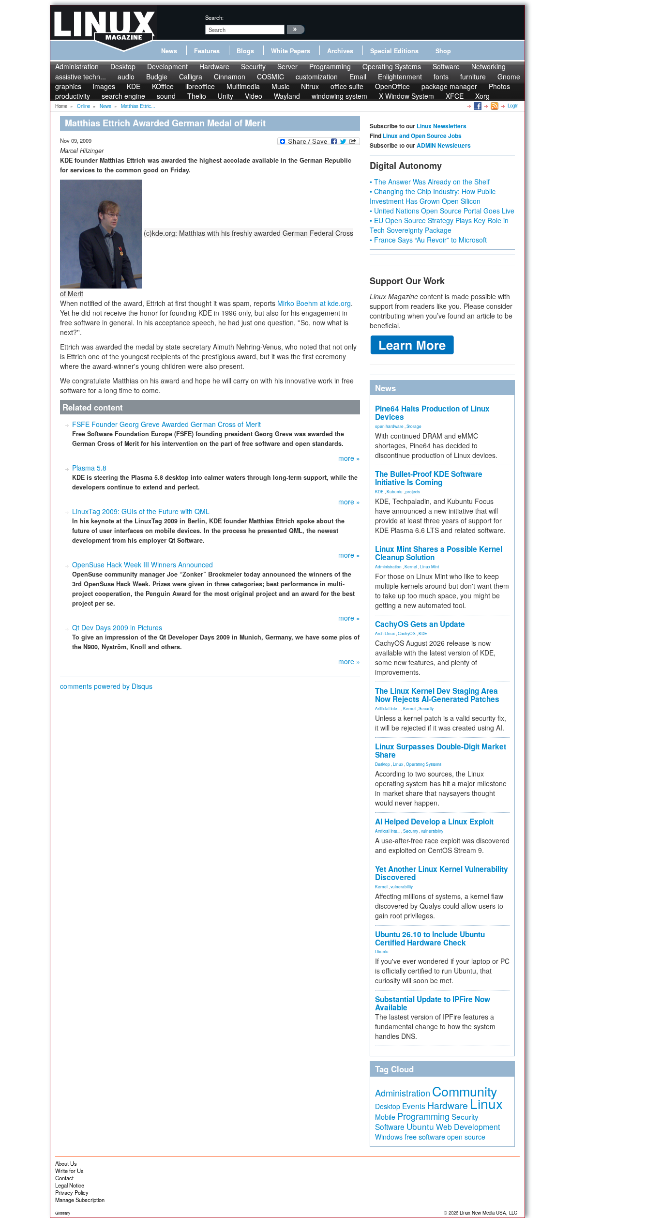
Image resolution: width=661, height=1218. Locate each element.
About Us (66, 1163)
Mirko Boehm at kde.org (314, 303)
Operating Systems (391, 66)
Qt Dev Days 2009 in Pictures (117, 627)
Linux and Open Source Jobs (422, 135)
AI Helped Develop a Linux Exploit (434, 821)
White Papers (290, 50)
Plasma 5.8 (89, 467)
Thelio (196, 96)
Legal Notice (69, 1185)
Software (446, 66)
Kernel (411, 566)
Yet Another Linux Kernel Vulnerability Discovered (441, 873)
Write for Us (69, 1170)
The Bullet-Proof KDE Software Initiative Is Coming (428, 478)
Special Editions (394, 50)
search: (214, 17)
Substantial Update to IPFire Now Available (432, 1003)
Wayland (287, 96)
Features (207, 50)
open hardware (389, 426)
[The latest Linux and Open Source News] (493, 105)
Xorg (482, 96)
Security (253, 66)
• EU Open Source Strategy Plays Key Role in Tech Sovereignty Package (439, 225)
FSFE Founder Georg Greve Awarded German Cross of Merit (166, 424)
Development (167, 66)
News (169, 50)
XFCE (455, 96)
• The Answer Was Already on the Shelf (430, 181)
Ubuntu (382, 951)
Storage (413, 426)
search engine (123, 96)
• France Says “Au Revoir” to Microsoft (428, 239)
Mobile (385, 1117)
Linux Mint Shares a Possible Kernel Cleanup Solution (438, 553)
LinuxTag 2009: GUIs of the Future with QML (141, 511)
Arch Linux (385, 633)
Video (253, 96)
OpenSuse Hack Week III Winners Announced (142, 564)
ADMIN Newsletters (444, 145)
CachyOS (407, 633)
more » (349, 458)
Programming (330, 66)
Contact (64, 1178)
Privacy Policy (72, 1192)
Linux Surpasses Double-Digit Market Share (440, 750)
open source (466, 1137)
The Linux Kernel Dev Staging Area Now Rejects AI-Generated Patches (437, 694)
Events (413, 1105)
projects (413, 491)
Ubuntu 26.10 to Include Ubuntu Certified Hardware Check (430, 938)
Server (287, 66)
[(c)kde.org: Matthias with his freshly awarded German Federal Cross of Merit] (102, 233)
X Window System (406, 96)
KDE (379, 491)
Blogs (245, 50)
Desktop (122, 66)
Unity (225, 96)
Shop (443, 50)
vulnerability (432, 831)
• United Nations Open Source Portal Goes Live (442, 210)
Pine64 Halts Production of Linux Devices (432, 412)
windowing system (339, 96)
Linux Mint (429, 566)
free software (425, 1136)
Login (513, 105)
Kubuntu (395, 491)
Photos (499, 86)
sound (166, 96)
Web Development (468, 1126)
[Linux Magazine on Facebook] (476, 105)
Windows (389, 1137)
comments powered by (106, 686)
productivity (72, 96)
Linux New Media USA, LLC (488, 1212)
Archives (340, 50)
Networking (488, 66)
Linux (398, 764)
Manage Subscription (80, 1199)
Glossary (62, 1213)
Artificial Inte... (387, 708)
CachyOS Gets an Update (420, 624)
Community (464, 1090)
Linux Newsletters (441, 126)
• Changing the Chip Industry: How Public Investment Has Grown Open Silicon (433, 196)
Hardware (214, 66)
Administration (77, 66)
